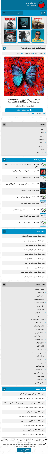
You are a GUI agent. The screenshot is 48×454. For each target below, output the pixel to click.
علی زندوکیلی (40, 366)
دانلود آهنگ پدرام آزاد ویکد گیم (29, 223)
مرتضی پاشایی (39, 383)
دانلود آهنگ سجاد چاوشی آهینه (35, 254)
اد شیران (25, 100)
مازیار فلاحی (40, 369)
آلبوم (42, 133)
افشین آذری (40, 346)
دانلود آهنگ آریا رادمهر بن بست (34, 425)
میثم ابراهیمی (39, 333)
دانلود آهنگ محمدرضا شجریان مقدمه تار (26, 210)
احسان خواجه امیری (37, 319)
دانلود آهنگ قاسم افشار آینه (30, 203)
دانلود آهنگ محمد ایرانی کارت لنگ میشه (31, 398)
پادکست (41, 139)
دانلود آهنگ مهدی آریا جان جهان (34, 263)
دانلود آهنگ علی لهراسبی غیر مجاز (28, 197)
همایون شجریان (39, 303)
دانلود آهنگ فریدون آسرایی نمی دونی (27, 177)
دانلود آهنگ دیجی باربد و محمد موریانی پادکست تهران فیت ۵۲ (24, 403)
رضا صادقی (40, 293)
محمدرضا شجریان (38, 299)
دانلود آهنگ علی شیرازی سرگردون (34, 434)
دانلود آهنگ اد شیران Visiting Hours (33, 48)
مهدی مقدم (40, 363)
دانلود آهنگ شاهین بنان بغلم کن (34, 430)
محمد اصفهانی (39, 313)
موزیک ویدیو (40, 153)
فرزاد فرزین (40, 306)
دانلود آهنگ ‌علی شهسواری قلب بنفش (32, 394)
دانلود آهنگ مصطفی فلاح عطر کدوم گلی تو (25, 171)
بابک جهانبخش (39, 326)
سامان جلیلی (40, 356)
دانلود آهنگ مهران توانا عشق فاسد (34, 259)
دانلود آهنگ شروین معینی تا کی (34, 277)
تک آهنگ (41, 143)
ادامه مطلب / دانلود (23, 110)
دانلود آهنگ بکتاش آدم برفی (30, 190)
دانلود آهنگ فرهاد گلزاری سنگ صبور (33, 421)
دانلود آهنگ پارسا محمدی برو (35, 245)
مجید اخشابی (40, 379)
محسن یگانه (40, 323)
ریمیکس (41, 146)
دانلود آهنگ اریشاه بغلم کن (36, 412)
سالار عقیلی (40, 296)
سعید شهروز (40, 329)
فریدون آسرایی (39, 336)
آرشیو (42, 129)
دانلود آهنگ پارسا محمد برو (36, 268)
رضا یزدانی (41, 309)
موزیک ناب (18, 440)
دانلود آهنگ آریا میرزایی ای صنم (34, 241)
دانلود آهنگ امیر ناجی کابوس (29, 216)
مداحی (42, 149)
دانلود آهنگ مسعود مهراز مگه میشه (33, 236)
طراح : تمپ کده (23, 450)
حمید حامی (40, 376)
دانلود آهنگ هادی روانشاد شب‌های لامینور (31, 407)
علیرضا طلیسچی (39, 373)
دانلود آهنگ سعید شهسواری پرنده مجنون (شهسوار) (22, 184)
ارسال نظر (29, 114)
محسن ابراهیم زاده (38, 353)
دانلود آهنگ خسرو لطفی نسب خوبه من (32, 416)
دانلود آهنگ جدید (34, 100)
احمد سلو (41, 316)
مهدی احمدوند (39, 339)
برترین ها (41, 136)
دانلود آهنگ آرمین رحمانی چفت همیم (33, 272)
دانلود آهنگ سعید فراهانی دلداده (34, 250)
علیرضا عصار (40, 349)
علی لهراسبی (40, 359)
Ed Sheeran (24, 102)
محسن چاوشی (39, 289)
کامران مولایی (40, 343)
